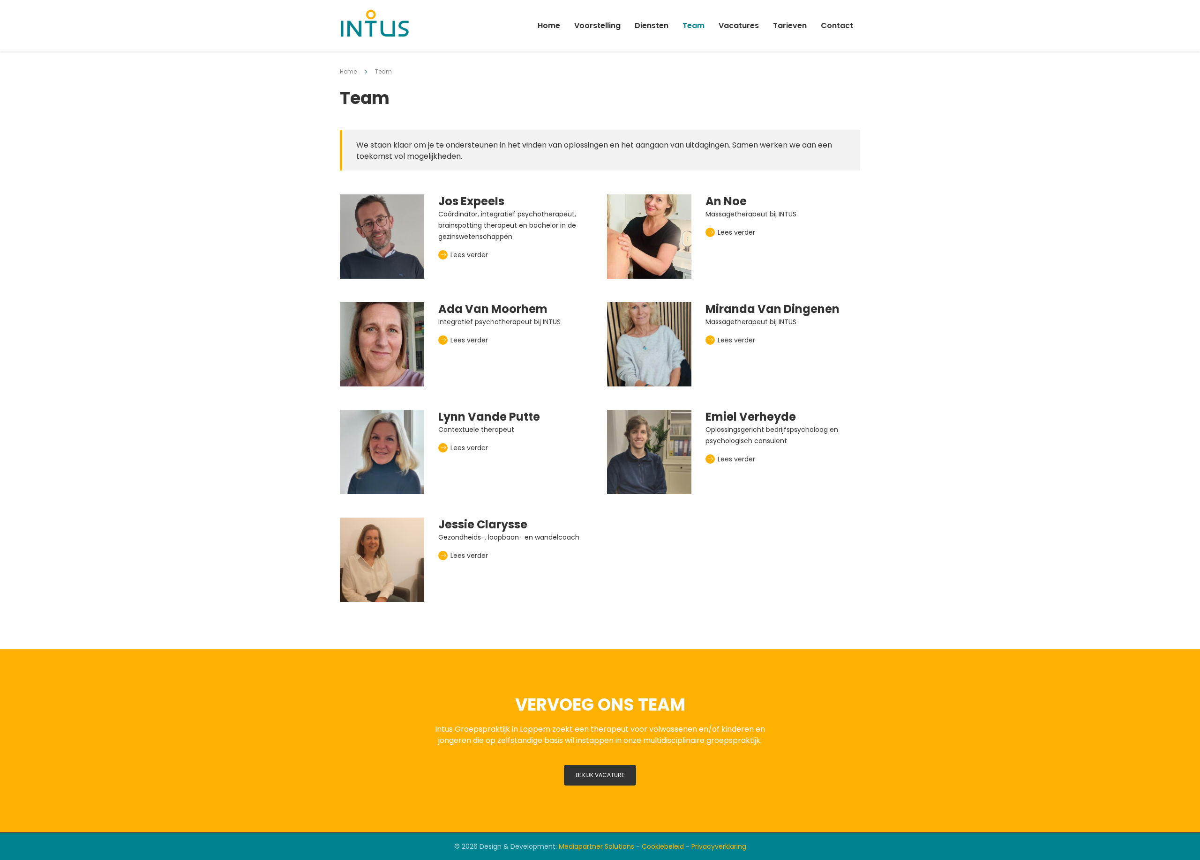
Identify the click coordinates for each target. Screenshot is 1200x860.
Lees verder (468, 254)
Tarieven (790, 25)
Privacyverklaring (718, 846)
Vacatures (739, 25)
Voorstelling (597, 25)
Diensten (651, 25)
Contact (837, 25)
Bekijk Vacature (600, 775)
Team (693, 25)
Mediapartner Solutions (596, 846)
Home (549, 25)
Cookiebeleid (663, 846)
